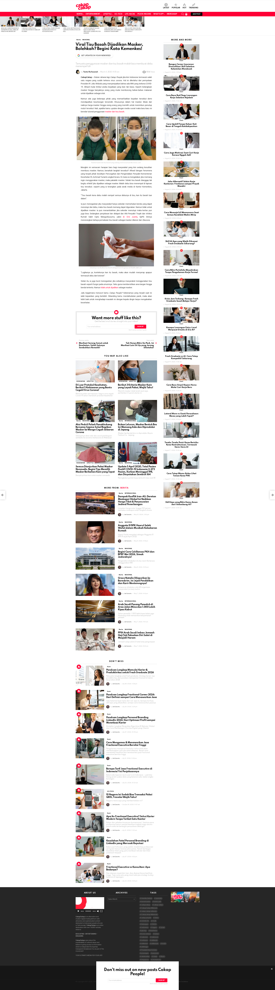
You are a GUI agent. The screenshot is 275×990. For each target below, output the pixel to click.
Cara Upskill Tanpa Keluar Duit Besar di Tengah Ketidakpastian (51, 30)
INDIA (154, 924)
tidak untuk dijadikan (109, 287)
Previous (1, 25)
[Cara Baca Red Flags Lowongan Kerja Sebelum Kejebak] (31, 21)
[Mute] (98, 911)
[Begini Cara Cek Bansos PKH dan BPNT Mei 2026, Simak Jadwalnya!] (95, 559)
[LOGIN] (186, 14)
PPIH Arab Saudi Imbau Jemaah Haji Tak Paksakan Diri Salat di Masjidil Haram (136, 635)
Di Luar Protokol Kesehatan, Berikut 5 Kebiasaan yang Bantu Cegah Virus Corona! (94, 387)
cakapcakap (145, 905)
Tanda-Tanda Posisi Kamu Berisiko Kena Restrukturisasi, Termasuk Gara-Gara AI (181, 444)
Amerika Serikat (146, 898)
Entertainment (93, 14)
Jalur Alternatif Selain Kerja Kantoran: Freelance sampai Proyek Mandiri (181, 184)
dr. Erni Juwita (130, 217)
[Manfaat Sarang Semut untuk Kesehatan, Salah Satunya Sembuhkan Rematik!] (2, 495)
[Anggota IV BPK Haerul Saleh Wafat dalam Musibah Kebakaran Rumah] (95, 532)
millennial (144, 943)
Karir (109, 666)
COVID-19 (145, 921)
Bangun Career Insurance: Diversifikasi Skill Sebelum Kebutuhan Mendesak (10, 30)
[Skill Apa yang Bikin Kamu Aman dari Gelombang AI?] (181, 490)
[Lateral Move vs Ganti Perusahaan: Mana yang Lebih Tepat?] (181, 401)
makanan (144, 937)
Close (272, 969)
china (156, 917)
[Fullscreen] (101, 911)
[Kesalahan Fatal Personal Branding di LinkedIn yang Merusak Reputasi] (90, 846)
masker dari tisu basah (114, 111)
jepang (143, 930)
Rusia (162, 956)
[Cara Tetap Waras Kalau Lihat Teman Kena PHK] (181, 461)
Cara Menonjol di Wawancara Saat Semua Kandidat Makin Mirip (112, 30)
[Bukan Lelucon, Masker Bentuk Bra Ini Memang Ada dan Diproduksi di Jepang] (137, 411)
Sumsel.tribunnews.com (133, 162)
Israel (162, 927)
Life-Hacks (130, 14)
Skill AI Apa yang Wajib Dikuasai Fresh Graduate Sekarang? (133, 30)
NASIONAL (86, 421)
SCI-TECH (118, 14)
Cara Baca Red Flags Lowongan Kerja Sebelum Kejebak (31, 30)
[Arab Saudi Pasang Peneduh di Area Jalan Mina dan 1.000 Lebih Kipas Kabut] (95, 611)
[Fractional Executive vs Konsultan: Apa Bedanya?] (90, 873)
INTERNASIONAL (130, 421)
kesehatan (153, 930)
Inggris (154, 927)
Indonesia (144, 927)
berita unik (157, 901)
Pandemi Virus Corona (149, 950)
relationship (145, 956)
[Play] (78, 911)
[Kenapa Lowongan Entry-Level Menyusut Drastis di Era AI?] (181, 315)
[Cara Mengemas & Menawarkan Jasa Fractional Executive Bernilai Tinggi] (90, 748)
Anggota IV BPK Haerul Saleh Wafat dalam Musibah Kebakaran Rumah (137, 528)
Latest (166, 8)
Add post (196, 14)
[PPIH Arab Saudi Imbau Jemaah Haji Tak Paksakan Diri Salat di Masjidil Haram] (95, 639)
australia (159, 898)
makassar (154, 937)
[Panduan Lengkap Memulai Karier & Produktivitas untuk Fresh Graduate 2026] (90, 676)
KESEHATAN (80, 381)
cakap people (146, 917)
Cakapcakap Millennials (149, 914)
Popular (176, 8)
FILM (154, 921)
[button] (90, 905)
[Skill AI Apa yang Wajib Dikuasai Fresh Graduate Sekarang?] (134, 21)
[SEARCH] (182, 14)
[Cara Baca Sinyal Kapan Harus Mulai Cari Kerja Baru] (181, 372)
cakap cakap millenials (149, 911)
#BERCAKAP (172, 14)
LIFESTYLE (107, 14)
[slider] (88, 911)
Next (274, 25)
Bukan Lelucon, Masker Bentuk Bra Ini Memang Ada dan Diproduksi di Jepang (137, 427)
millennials (154, 943)
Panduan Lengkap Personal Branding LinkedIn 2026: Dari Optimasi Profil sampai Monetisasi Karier (130, 720)
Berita (79, 14)
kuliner (156, 934)
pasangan (144, 953)
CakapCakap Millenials (149, 908)
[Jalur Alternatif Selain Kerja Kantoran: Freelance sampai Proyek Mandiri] (92, 21)
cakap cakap (158, 905)
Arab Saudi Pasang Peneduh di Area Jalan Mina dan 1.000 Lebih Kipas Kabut (136, 607)
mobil (164, 943)
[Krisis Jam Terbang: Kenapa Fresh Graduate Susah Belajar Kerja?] (181, 286)
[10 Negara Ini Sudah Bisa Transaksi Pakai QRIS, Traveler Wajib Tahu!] (90, 799)
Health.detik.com (136, 268)
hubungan (144, 924)
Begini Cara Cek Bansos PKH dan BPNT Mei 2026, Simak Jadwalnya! (136, 554)
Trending (193, 8)
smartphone (156, 959)
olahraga (144, 947)
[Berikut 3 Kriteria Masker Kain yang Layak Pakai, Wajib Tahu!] (137, 371)
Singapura (144, 959)
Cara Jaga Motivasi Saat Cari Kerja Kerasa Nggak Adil (71, 30)
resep (155, 956)
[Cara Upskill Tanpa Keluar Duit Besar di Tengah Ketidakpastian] (51, 21)
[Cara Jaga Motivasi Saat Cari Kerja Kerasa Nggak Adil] (72, 21)
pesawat (155, 953)
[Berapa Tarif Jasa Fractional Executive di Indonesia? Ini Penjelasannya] (90, 775)
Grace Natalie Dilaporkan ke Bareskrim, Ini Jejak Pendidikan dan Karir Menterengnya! (135, 580)
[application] (90, 905)
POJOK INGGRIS (144, 14)
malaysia (144, 940)
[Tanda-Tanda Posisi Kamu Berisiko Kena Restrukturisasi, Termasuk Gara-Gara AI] (181, 430)
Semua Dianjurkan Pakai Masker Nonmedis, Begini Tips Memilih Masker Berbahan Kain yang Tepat (95, 469)
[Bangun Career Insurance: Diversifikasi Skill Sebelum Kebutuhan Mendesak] (10, 21)
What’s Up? (158, 14)
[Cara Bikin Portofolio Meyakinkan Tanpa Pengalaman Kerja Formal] (181, 257)
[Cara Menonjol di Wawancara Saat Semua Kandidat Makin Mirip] (113, 21)
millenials (154, 940)
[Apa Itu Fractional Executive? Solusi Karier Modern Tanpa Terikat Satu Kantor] (90, 822)
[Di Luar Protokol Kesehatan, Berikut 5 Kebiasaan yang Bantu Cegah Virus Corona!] (95, 371)
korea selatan (146, 934)
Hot (184, 8)
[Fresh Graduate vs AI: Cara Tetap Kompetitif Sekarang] (181, 344)
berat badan (145, 901)
